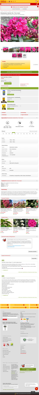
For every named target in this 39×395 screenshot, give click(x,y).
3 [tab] (17, 45)
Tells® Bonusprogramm (6, 366)
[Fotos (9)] (14, 55)
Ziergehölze (9, 11)
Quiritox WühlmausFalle (11, 104)
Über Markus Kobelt (5, 350)
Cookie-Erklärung (22, 350)
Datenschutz (22, 348)
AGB (21, 349)
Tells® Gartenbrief (5, 371)
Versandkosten (22, 85)
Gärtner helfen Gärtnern (6, 367)
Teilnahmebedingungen (11, 246)
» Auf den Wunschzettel (4, 85)
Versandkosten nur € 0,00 (24, 333)
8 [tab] (22, 45)
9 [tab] (24, 45)
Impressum (22, 346)
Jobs (3, 355)
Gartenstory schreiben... (33, 251)
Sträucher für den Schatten (21, 11)
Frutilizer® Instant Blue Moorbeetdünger (14, 90)
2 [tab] (16, 45)
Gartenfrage (13, 373)
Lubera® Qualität (5, 337)
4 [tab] (18, 45)
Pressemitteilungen (5, 354)
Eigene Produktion (5, 341)
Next (37, 49)
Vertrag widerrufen (23, 353)
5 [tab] (19, 45)
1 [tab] (14, 45)
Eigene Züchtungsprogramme (7, 340)
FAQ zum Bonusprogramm (17, 245)
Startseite (2, 11)
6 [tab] (20, 45)
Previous (2, 49)
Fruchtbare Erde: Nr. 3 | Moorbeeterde (13, 97)
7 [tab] (21, 45)
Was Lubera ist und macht (6, 351)
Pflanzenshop (5, 11)
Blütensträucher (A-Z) (15, 11)
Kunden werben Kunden (6, 368)
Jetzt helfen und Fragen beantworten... (9, 389)
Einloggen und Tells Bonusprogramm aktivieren (27, 369)
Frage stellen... (34, 258)
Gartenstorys (5, 370)
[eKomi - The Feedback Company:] (24, 339)
